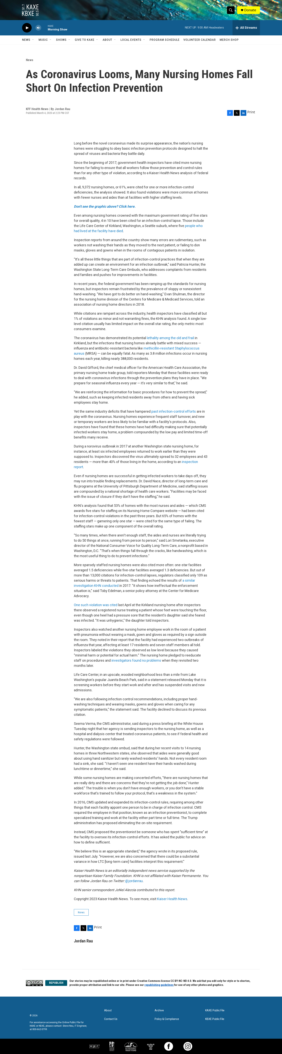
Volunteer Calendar (199, 39)
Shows (61, 39)
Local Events (130, 39)
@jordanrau (134, 881)
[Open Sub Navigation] (33, 39)
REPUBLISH (56, 983)
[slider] (44, 28)
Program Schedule (165, 39)
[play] (27, 28)
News (26, 39)
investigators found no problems (136, 660)
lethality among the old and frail (170, 338)
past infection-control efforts (173, 411)
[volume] (38, 28)
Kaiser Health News (172, 899)
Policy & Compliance (167, 1019)
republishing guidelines (159, 985)
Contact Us (110, 1019)
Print (251, 112)
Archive (159, 1010)
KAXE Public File (214, 1010)
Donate (250, 10)
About (107, 39)
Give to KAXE (84, 39)
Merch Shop (229, 39)
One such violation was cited (95, 605)
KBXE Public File (214, 1019)
